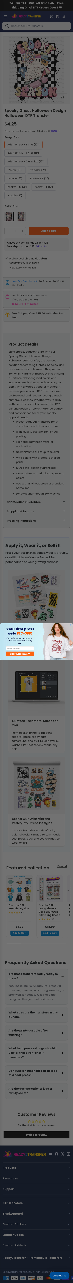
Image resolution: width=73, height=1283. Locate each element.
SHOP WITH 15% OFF (20, 654)
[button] (59, 1275)
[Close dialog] (71, 625)
